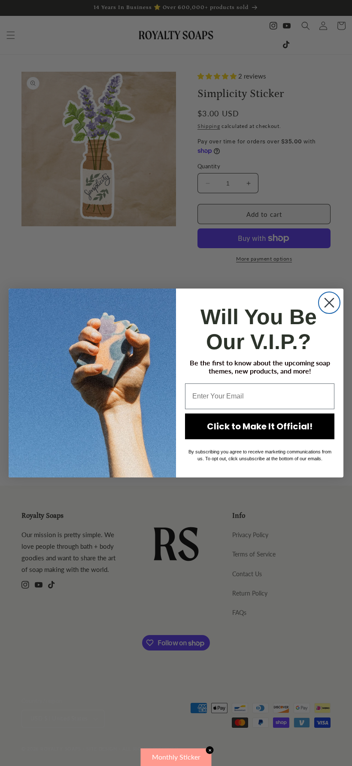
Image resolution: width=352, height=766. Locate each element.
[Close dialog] (329, 302)
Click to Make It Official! (260, 426)
